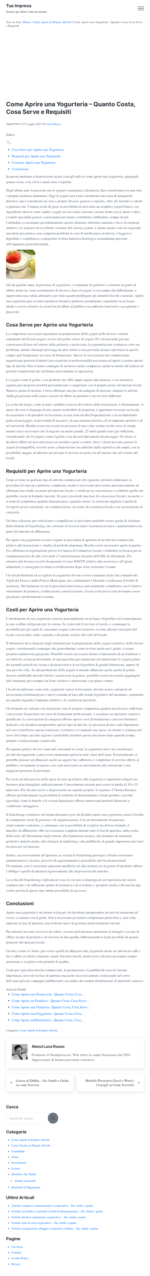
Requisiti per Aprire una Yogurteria (36, 156)
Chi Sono (17, 1247)
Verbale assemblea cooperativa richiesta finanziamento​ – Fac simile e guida (57, 1211)
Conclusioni (20, 169)
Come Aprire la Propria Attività (38, 1030)
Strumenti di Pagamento (25, 1187)
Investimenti (18, 1162)
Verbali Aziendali (25, 1181)
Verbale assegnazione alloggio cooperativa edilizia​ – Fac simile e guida (54, 1228)
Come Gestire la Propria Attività (30, 1145)
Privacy (16, 1264)
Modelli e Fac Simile (23, 1174)
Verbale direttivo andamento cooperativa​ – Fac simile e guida (48, 1217)
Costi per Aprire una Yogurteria (33, 162)
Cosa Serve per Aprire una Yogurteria (38, 149)
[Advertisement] (75, 65)
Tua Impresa (18, 5)
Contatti (16, 1252)
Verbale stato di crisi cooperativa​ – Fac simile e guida (43, 1223)
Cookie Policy (20, 1258)
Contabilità (18, 1151)
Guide (15, 1157)
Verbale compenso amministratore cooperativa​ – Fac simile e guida (52, 1205)
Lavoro (15, 1168)
